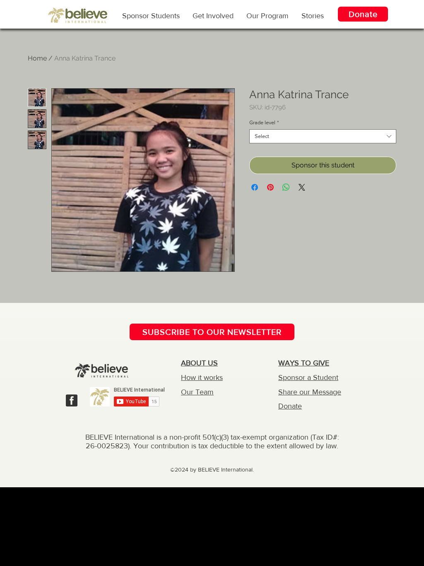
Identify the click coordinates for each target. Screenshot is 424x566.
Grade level (264, 122)
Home (37, 58)
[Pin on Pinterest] (270, 187)
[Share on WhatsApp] (286, 187)
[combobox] (322, 136)
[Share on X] (302, 187)
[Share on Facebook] (255, 187)
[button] (267, 15)
